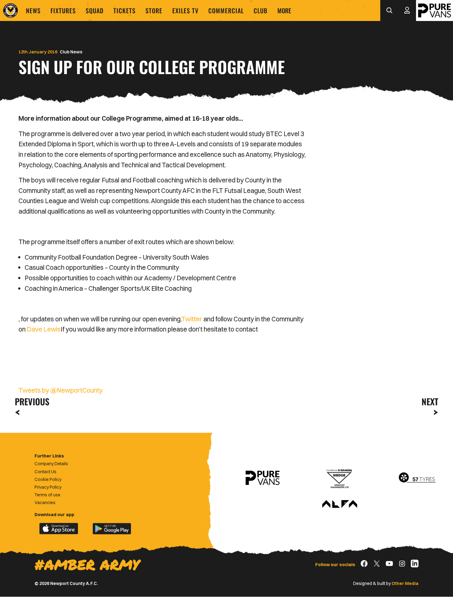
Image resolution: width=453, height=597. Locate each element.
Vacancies (45, 502)
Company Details (51, 463)
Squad (95, 10)
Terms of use (47, 495)
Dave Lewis (44, 329)
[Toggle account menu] (407, 10)
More (284, 10)
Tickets (124, 10)
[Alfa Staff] (339, 504)
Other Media (405, 583)
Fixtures (63, 10)
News (33, 10)
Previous (30, 401)
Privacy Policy (48, 487)
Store (153, 10)
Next (430, 401)
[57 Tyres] (417, 478)
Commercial (226, 10)
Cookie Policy (48, 479)
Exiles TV (185, 10)
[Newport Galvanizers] (339, 478)
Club (260, 10)
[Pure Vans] (434, 10)
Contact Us (45, 471)
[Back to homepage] (10, 10)
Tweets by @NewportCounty (60, 390)
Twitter (191, 319)
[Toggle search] (389, 10)
